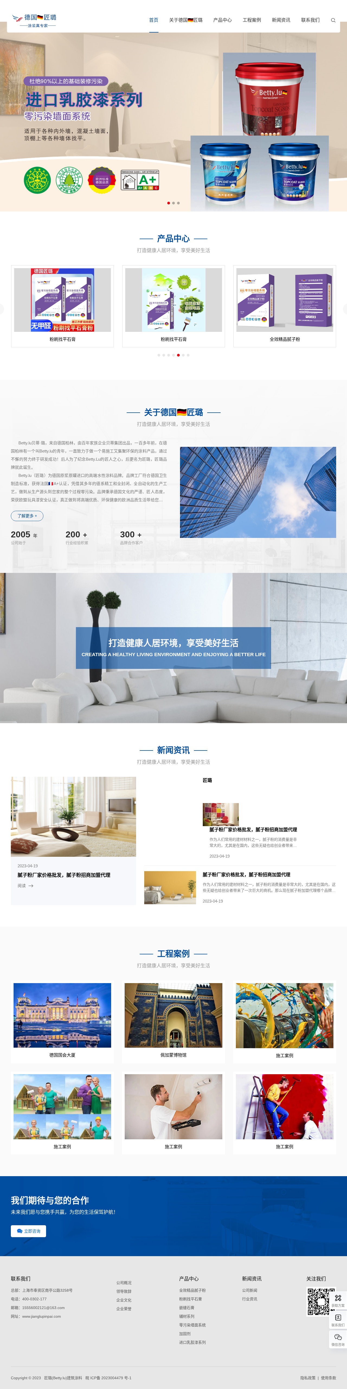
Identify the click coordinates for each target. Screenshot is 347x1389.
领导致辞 (123, 1291)
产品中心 (222, 20)
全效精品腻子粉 (192, 1290)
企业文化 (123, 1300)
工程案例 (252, 20)
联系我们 (310, 20)
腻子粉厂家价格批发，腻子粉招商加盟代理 (64, 875)
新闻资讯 (281, 20)
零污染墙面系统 (192, 1325)
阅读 (22, 885)
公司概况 (123, 1283)
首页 (153, 20)
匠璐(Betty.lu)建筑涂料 (63, 1378)
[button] (168, 203)
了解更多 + (27, 516)
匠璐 (207, 780)
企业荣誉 (123, 1309)
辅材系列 (186, 1316)
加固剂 (185, 1334)
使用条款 (328, 1378)
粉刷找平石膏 (190, 1299)
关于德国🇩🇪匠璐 (186, 20)
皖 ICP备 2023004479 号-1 (108, 1378)
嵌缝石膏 (186, 1307)
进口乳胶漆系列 (192, 1342)
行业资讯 (249, 1299)
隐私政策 (308, 1378)
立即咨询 (32, 1231)
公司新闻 (249, 1290)
